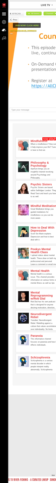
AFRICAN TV (18, 13)
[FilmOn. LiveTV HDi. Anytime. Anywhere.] (4, 5)
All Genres (35, 13)
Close (53, 475)
